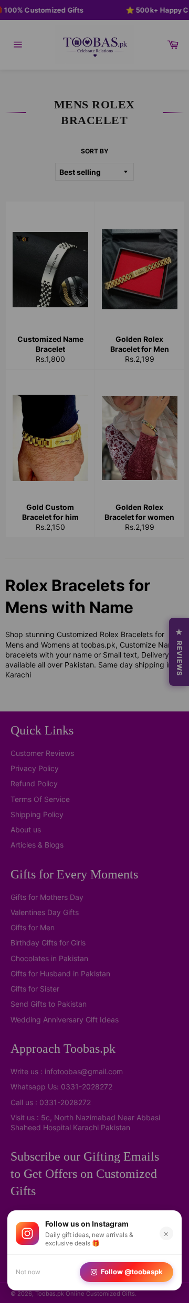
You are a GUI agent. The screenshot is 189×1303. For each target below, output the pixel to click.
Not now (28, 1272)
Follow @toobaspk (132, 1271)
